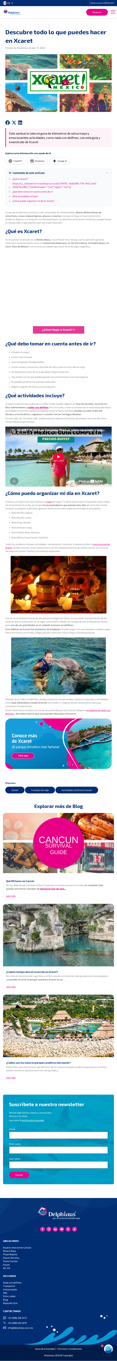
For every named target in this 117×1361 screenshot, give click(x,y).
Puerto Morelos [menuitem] (11, 1257)
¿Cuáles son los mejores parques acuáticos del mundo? (38, 1062)
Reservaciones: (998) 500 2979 (102, 3)
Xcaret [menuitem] (6, 1264)
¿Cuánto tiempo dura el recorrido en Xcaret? (32, 971)
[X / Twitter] (68, 1229)
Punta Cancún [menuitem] (10, 1261)
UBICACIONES (11, 1240)
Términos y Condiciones (69, 1348)
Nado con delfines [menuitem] (12, 1282)
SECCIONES (9, 1275)
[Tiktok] (74, 1229)
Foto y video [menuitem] (9, 1296)
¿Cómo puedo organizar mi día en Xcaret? (33, 200)
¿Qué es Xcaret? (20, 178)
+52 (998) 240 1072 (17, 1317)
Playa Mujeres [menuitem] (10, 1254)
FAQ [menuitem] (5, 1292)
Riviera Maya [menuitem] (9, 1250)
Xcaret (15, 790)
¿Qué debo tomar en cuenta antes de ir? (32, 191)
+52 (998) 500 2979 (17, 1322)
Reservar (97, 12)
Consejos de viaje (40, 790)
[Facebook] (42, 1229)
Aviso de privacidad (45, 1348)
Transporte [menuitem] (9, 1285)
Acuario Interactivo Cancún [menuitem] (17, 1247)
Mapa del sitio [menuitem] (10, 1303)
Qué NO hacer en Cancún (20, 881)
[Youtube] (61, 1229)
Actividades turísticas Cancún (77, 790)
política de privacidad (33, 1120)
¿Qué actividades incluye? (25, 196)
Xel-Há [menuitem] (6, 1268)
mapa (49, 501)
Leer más (11, 895)
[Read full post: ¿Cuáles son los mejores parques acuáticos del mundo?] (58, 1026)
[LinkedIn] (55, 1229)
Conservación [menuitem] (10, 1289)
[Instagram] (48, 1229)
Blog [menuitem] (5, 1299)
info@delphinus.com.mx (20, 1327)
